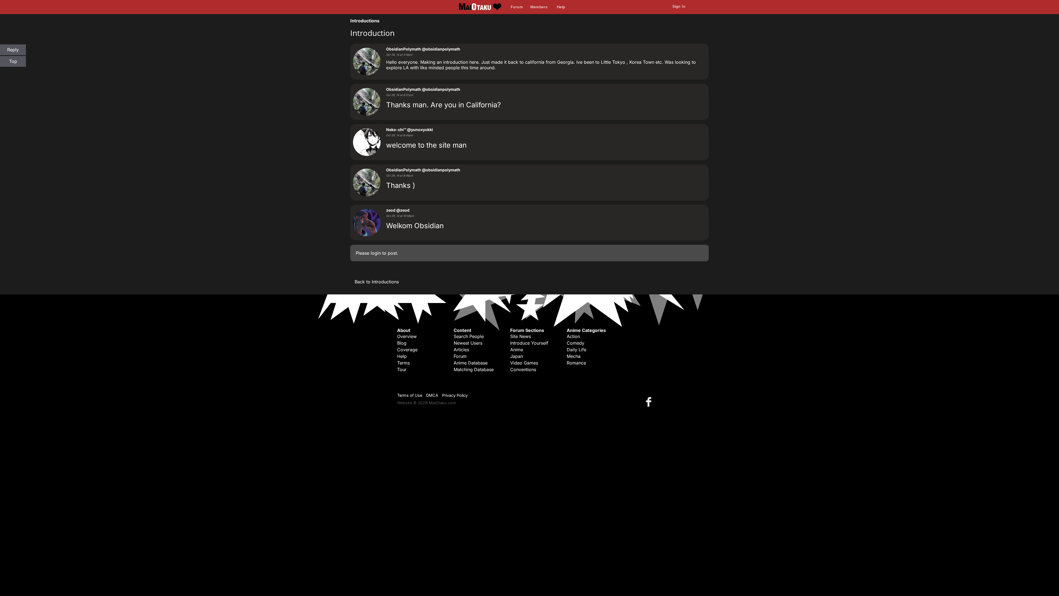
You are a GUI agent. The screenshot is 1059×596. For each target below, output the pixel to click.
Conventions (523, 369)
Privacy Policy (455, 395)
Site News (520, 336)
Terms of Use (409, 395)
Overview (407, 336)
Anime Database (471, 363)
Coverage (407, 349)
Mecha (574, 356)
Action (573, 336)
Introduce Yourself (529, 343)
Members (539, 7)
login (376, 253)
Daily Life (576, 349)
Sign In (678, 6)
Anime (516, 349)
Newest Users (468, 343)
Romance (576, 363)
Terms (403, 363)
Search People (469, 336)
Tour (402, 369)
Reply (13, 49)
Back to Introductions (377, 281)
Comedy (575, 343)
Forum (517, 7)
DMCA (432, 395)
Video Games (524, 363)
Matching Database (474, 369)
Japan (516, 356)
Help (561, 7)
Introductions (364, 20)
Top (13, 61)
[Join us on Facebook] (649, 401)
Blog (402, 343)
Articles (461, 349)
